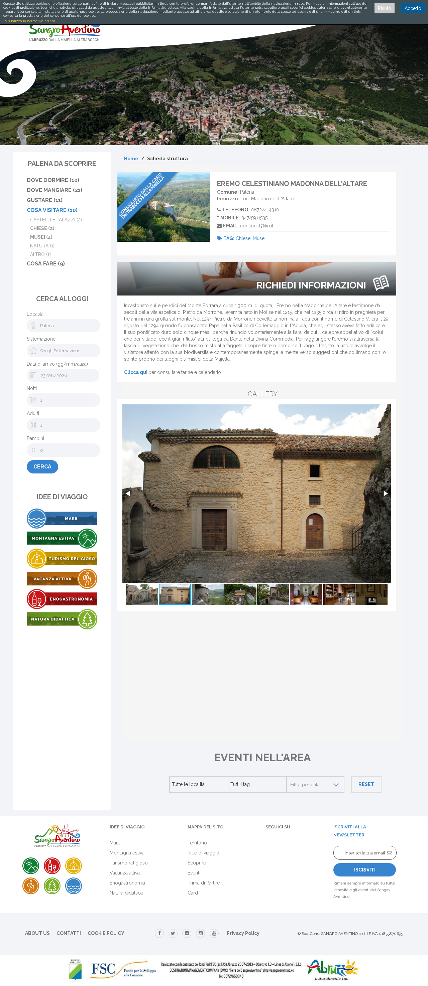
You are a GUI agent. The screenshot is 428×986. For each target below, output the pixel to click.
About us (37, 933)
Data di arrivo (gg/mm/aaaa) (57, 364)
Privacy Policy (243, 933)
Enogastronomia (127, 882)
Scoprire (197, 862)
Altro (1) (40, 254)
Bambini (35, 438)
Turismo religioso (129, 862)
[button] (128, 493)
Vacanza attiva (125, 872)
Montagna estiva (127, 852)
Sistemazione (41, 339)
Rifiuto (384, 8)
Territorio (197, 842)
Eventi (194, 872)
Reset (366, 784)
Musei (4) (41, 237)
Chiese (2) (42, 228)
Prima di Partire (204, 882)
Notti (32, 388)
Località (35, 314)
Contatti (69, 933)
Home (131, 158)
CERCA (42, 466)
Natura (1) (42, 245)
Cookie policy (106, 933)
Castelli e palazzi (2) (56, 219)
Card (193, 893)
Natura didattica (126, 893)
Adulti (33, 413)
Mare (115, 842)
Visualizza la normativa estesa (30, 21)
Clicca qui (135, 372)
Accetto (413, 8)
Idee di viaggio (203, 852)
